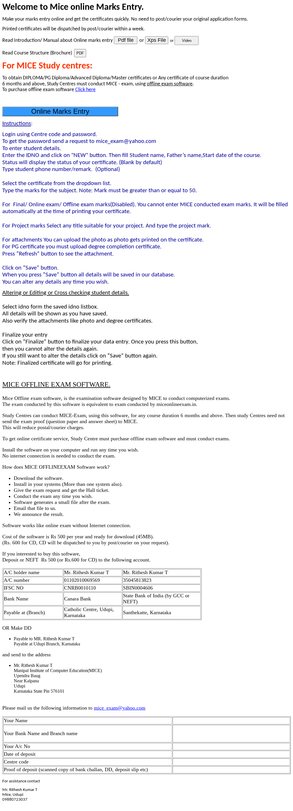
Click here (85, 90)
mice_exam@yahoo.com (119, 708)
